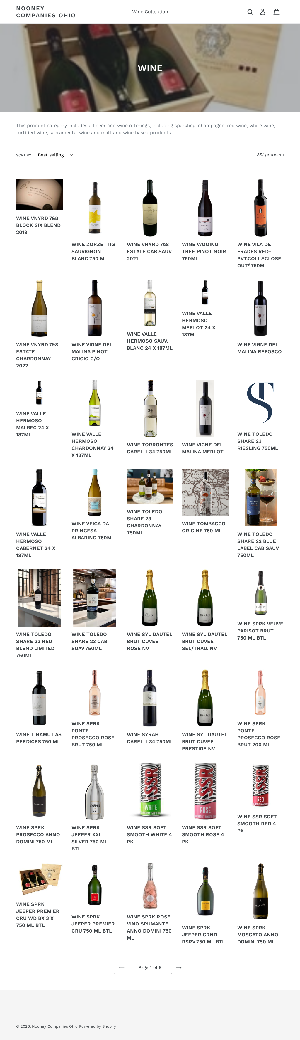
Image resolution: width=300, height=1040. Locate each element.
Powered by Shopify (97, 1026)
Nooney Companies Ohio (46, 12)
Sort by (23, 155)
